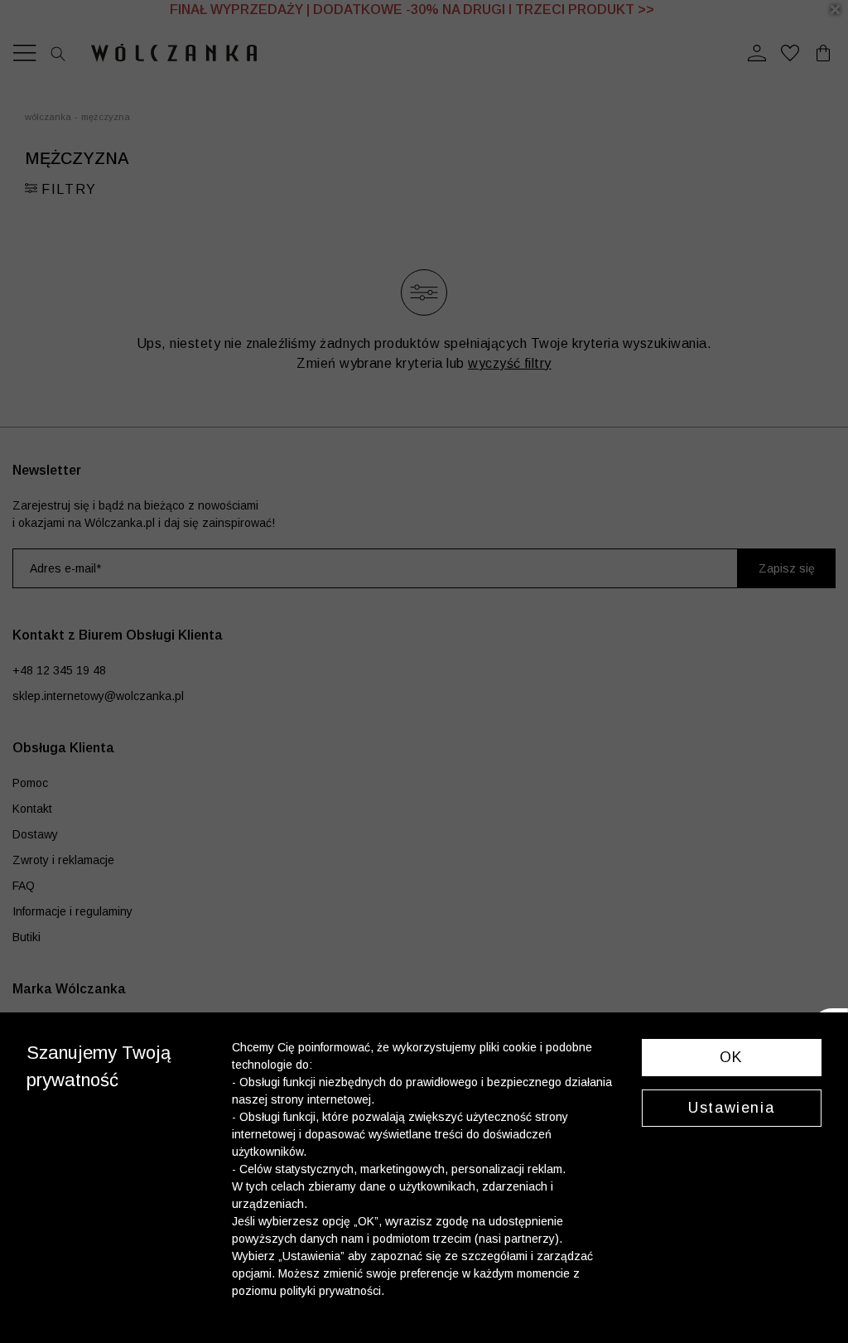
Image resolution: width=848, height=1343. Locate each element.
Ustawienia (731, 1107)
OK (732, 1057)
